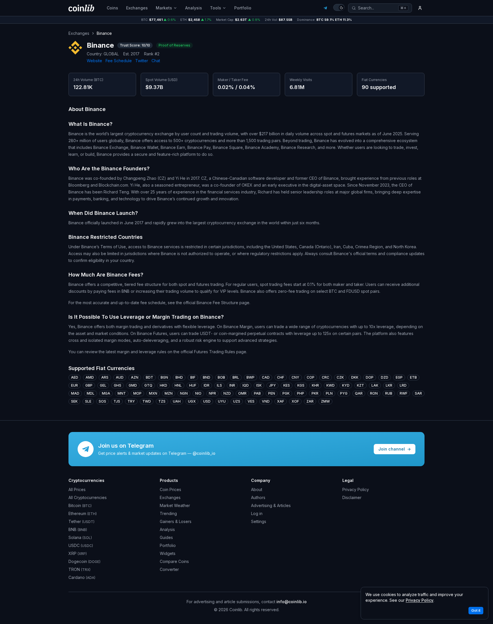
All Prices (77, 489)
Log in (256, 513)
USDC (80, 545)
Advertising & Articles (271, 505)
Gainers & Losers (175, 521)
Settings (258, 521)
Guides (166, 537)
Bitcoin (80, 505)
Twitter (141, 60)
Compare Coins (174, 561)
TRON (79, 569)
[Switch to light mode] (339, 7)
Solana (80, 537)
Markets (164, 7)
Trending (168, 513)
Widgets (167, 553)
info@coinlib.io (291, 601)
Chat (155, 60)
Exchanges (137, 7)
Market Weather (175, 505)
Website (94, 60)
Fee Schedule (119, 60)
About (256, 489)
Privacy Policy (355, 489)
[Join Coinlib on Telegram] (325, 8)
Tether (81, 521)
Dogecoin (84, 561)
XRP (77, 553)
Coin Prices (170, 489)
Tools (215, 7)
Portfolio (242, 7)
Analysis (193, 7)
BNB (77, 529)
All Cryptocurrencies (87, 497)
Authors (258, 497)
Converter (169, 569)
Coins (112, 7)
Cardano (81, 577)
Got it (475, 610)
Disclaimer (351, 497)
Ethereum (82, 513)
